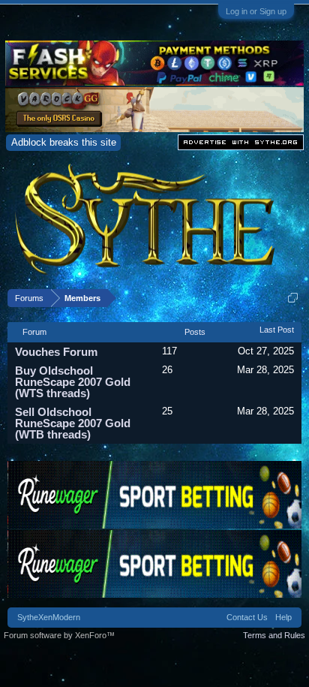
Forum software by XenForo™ (59, 635)
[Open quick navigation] (293, 298)
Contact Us (247, 617)
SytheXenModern (48, 617)
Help (283, 617)
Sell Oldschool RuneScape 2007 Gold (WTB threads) (72, 423)
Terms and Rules (274, 635)
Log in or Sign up (256, 11)
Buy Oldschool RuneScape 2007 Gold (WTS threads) (72, 381)
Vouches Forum (56, 351)
